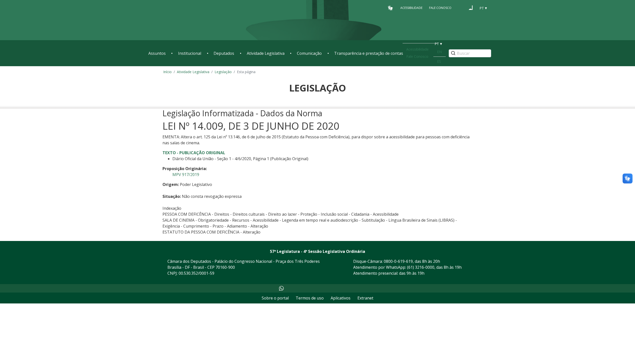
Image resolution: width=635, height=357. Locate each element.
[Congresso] (461, 7)
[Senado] (471, 7)
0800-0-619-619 (398, 261)
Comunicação (309, 53)
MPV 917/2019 (185, 174)
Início (167, 71)
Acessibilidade (411, 8)
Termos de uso (310, 298)
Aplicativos (340, 298)
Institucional (189, 53)
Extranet (365, 298)
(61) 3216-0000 (420, 267)
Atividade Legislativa (266, 53)
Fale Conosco (440, 8)
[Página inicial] (178, 20)
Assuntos (157, 53)
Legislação (223, 71)
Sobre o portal (275, 298)
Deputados (224, 53)
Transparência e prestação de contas (368, 53)
